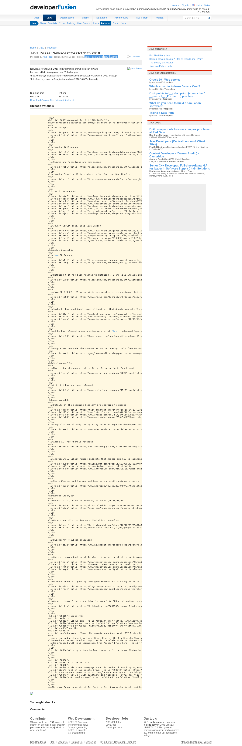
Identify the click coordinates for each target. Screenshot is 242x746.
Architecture (121, 17)
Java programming (77, 727)
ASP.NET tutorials (77, 730)
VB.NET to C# (151, 727)
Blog (52, 742)
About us (62, 742)
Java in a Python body (160, 66)
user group (57, 725)
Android (113, 57)
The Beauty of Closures (161, 62)
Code (62, 23)
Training (71, 23)
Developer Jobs (114, 727)
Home (33, 47)
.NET (36, 17)
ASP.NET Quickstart (78, 722)
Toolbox (159, 17)
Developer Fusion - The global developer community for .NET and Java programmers (62, 7)
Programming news (78, 725)
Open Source (67, 17)
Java (49, 17)
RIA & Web (141, 17)
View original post (65, 100)
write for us (44, 722)
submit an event (38, 725)
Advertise (91, 742)
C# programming (76, 732)
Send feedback (38, 742)
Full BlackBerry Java (159, 55)
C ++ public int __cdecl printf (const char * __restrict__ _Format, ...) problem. (177, 95)
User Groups (83, 23)
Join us (175, 5)
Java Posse (48, 57)
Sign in (185, 5)
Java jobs (155, 123)
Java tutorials (158, 49)
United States (203, 5)
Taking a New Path (161, 112)
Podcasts (105, 23)
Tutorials (52, 23)
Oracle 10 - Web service (164, 79)
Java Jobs (111, 725)
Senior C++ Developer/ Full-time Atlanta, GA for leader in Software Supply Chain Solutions (179, 167)
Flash (93, 57)
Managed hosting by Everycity (196, 742)
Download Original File (42, 100)
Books (95, 23)
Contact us (76, 742)
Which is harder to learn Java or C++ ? (174, 86)
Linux (106, 57)
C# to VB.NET (167, 725)
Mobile (85, 17)
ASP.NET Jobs (113, 722)
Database (101, 17)
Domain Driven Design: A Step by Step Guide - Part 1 (176, 59)
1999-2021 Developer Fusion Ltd (119, 742)
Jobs (123, 23)
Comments (135, 56)
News (43, 23)
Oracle (100, 57)
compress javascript (154, 730)
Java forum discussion (162, 73)
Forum (115, 23)
